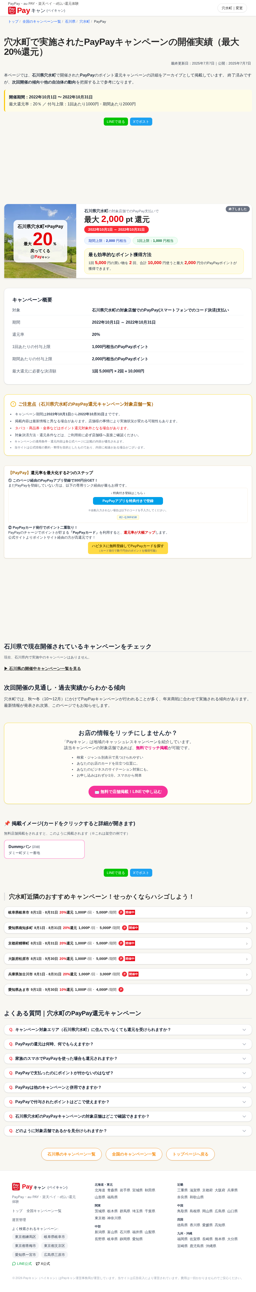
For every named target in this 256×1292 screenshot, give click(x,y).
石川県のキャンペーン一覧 (72, 1154)
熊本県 (220, 1239)
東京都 (100, 1218)
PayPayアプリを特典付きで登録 (128, 501)
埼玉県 (137, 1211)
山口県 (232, 1211)
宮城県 (137, 1190)
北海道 (100, 1190)
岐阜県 (112, 1239)
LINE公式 (24, 1264)
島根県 (195, 1211)
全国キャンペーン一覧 (44, 1211)
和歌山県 (197, 1197)
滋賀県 (195, 1190)
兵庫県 (232, 1190)
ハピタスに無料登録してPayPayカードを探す (128, 548)
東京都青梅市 (25, 1246)
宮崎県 (182, 1246)
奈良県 (182, 1197)
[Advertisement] (128, 165)
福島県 (112, 1197)
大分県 (232, 1239)
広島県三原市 (54, 1255)
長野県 (100, 1239)
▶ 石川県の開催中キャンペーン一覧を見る (42, 668)
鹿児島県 (197, 1246)
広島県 (220, 1211)
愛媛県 (207, 1225)
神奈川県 (114, 1218)
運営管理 (19, 1220)
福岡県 (182, 1239)
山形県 (100, 1197)
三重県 (182, 1190)
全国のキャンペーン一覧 (41, 21)
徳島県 (182, 1225)
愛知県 (137, 1239)
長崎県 (207, 1239)
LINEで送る (116, 122)
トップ (13, 21)
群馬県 (125, 1211)
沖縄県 (211, 1246)
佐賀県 (195, 1239)
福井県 (137, 1232)
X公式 (45, 1264)
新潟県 (100, 1232)
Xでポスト (141, 122)
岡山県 (207, 1211)
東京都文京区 (54, 1246)
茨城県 (100, 1211)
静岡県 (125, 1239)
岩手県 (125, 1190)
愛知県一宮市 (25, 1255)
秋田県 (150, 1190)
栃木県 (112, 1211)
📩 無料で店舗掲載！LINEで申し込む (128, 792)
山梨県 (150, 1232)
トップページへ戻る (190, 1154)
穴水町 (85, 21)
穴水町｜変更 (232, 8)
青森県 (112, 1190)
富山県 (112, 1232)
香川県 (195, 1225)
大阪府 (220, 1190)
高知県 (220, 1225)
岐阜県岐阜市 (54, 1237)
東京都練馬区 (25, 1237)
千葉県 (150, 1211)
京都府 (207, 1190)
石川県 (70, 21)
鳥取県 (182, 1211)
